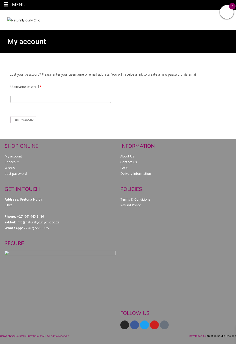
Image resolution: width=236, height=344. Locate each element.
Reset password (23, 119)
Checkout (12, 162)
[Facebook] (134, 324)
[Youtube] (154, 324)
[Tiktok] (164, 324)
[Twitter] (144, 324)
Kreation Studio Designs (221, 336)
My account (13, 156)
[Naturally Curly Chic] (20, 19)
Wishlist (10, 168)
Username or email (32, 86)
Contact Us (128, 162)
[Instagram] (124, 324)
